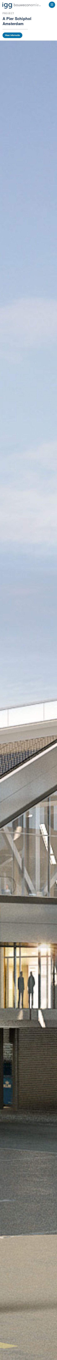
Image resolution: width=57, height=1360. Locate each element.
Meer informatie (12, 35)
